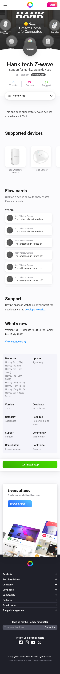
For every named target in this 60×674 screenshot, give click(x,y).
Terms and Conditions (42, 660)
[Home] (30, 5)
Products (7, 574)
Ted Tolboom (39, 408)
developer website (35, 309)
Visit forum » (39, 436)
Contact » (10, 436)
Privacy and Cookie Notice (19, 660)
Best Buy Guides (11, 579)
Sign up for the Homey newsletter (30, 622)
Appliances (10, 421)
